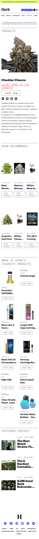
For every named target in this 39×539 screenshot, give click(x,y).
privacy (4, 528)
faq (17, 528)
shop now (11, 93)
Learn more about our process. (29, 23)
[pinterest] (11, 98)
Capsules (23, 377)
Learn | (20, 457)
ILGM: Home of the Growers (15, 86)
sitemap (18, 533)
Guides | (20, 437)
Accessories (24, 411)
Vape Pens (5, 322)
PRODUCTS (29, 15)
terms (11, 528)
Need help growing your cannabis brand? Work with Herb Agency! (19, 1)
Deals (23, 15)
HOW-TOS (8, 15)
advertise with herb (26, 9)
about (23, 528)
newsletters (32, 531)
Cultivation (5, 182)
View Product (7, 194)
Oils (3, 377)
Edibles (4, 287)
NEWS (2, 15)
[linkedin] (16, 98)
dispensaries (32, 528)
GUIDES (36, 15)
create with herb (21, 531)
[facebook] (2, 98)
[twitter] (7, 98)
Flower (22, 273)
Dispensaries (16, 15)
